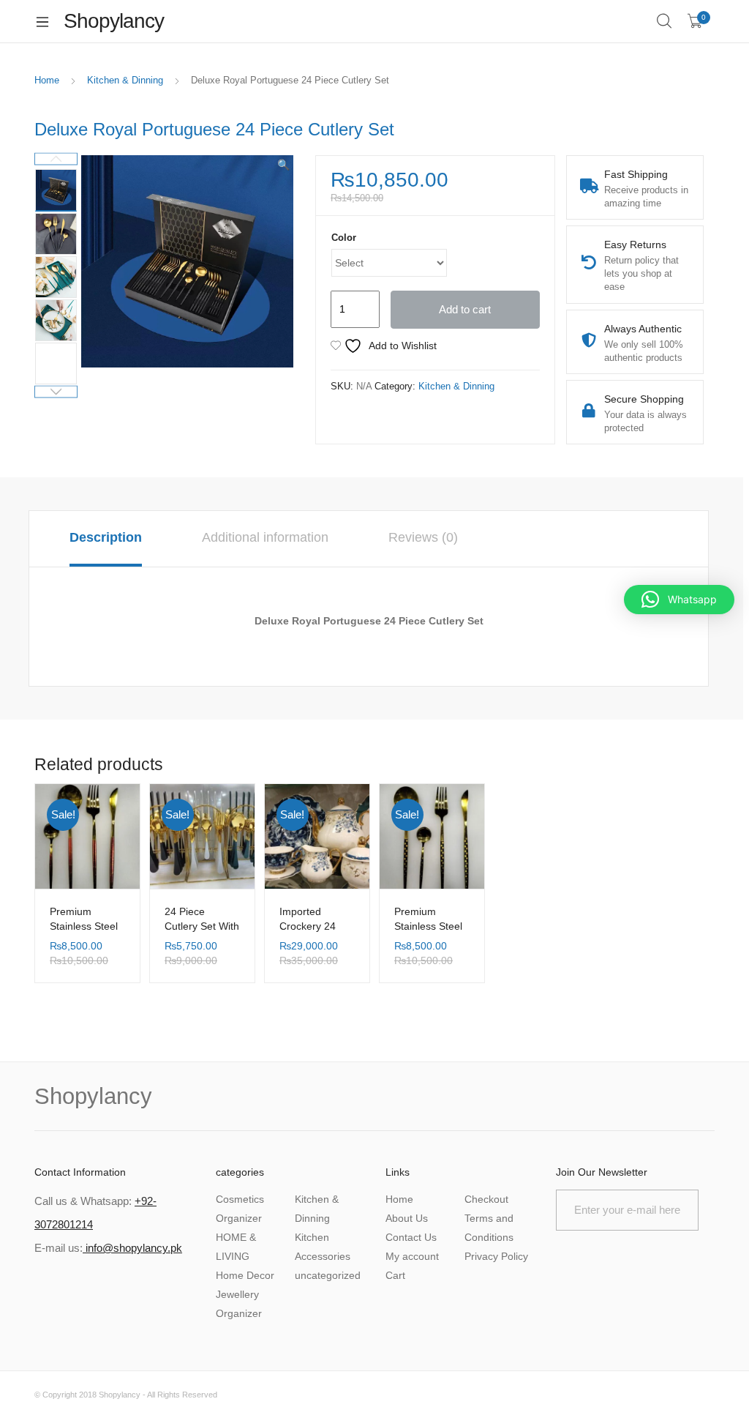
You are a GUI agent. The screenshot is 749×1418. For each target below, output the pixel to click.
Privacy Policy (496, 1256)
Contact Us (411, 1237)
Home (46, 80)
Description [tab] (105, 537)
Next (56, 392)
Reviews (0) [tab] (423, 537)
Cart (395, 1275)
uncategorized (328, 1275)
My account (412, 1256)
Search (665, 21)
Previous (56, 159)
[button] (283, 164)
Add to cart (465, 309)
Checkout (486, 1199)
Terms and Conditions (488, 1227)
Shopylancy (119, 1394)
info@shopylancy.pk (132, 1248)
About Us (406, 1218)
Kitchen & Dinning (125, 80)
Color (343, 237)
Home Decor (245, 1275)
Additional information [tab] (265, 537)
